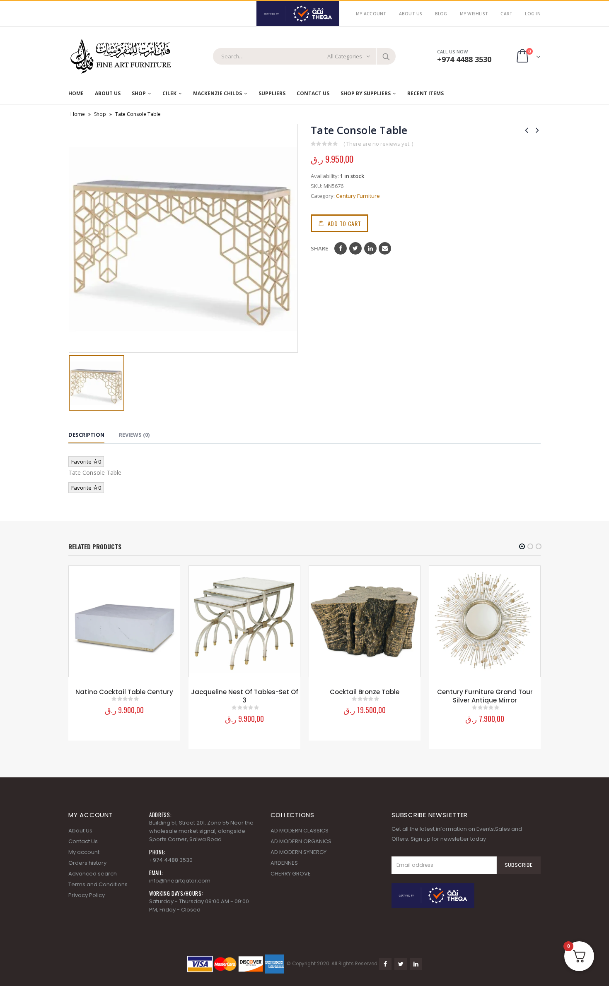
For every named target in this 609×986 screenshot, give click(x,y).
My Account (371, 14)
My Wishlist (474, 14)
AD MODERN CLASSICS (300, 830)
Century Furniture (358, 196)
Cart (506, 14)
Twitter (355, 248)
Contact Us (313, 93)
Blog (441, 14)
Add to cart (344, 223)
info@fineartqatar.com (179, 881)
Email (385, 248)
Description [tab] (86, 434)
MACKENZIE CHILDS (217, 93)
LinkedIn (370, 248)
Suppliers (272, 93)
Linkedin (416, 964)
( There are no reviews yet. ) (378, 143)
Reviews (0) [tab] (134, 434)
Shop (139, 93)
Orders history (87, 863)
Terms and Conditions (98, 884)
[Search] (386, 56)
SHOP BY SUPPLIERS (366, 93)
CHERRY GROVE (291, 874)
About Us (411, 14)
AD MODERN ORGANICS (301, 841)
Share (319, 248)
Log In (533, 14)
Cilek (169, 93)
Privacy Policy (86, 895)
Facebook (340, 248)
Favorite (86, 461)
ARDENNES (284, 863)
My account (83, 852)
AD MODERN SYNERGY (298, 852)
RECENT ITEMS (425, 93)
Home (76, 93)
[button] (522, 546)
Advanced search (92, 874)
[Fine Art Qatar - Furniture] (120, 56)
